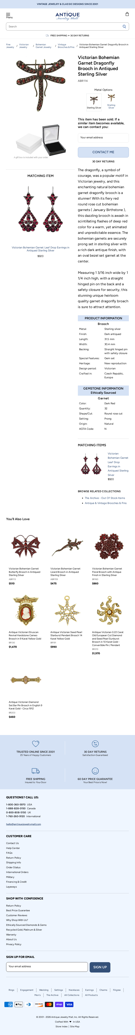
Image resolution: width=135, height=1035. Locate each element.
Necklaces (74, 990)
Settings (58, 990)
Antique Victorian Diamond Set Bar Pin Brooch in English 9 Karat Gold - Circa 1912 (25, 705)
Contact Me (103, 152)
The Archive (52, 995)
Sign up (100, 967)
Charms (103, 990)
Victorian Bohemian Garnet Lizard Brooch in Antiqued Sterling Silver (65, 572)
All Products (91, 995)
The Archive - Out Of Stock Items (105, 498)
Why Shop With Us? (17, 920)
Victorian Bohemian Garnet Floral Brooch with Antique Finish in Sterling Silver (107, 572)
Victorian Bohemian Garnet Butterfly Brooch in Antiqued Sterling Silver (24, 572)
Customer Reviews (16, 915)
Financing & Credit (16, 881)
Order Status (13, 867)
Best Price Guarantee (18, 910)
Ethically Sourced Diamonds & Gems (26, 925)
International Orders (17, 872)
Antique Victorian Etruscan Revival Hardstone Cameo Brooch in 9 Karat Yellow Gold (25, 635)
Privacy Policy (13, 944)
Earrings (89, 990)
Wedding (44, 990)
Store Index (62, 1026)
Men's (37, 995)
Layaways (11, 886)
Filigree (117, 990)
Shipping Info (13, 862)
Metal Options (103, 89)
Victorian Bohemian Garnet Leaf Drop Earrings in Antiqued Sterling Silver (40, 249)
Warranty (11, 934)
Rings (11, 990)
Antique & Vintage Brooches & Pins (105, 503)
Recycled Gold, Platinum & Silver (24, 929)
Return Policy (13, 857)
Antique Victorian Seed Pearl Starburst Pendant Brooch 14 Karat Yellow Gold (66, 635)
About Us (11, 939)
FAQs (9, 852)
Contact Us (12, 843)
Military (10, 877)
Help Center (13, 848)
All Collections (71, 995)
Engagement (27, 990)
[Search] (124, 26)
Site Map (74, 1026)
